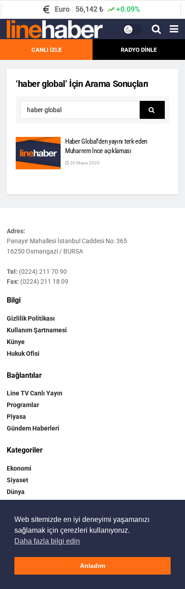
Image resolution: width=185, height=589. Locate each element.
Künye (16, 341)
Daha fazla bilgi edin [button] (47, 541)
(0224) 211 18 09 (44, 281)
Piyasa (16, 416)
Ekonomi (19, 468)
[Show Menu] (174, 29)
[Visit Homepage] (55, 29)
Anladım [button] (92, 565)
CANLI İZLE (46, 49)
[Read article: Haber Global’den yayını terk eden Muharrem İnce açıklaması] (38, 153)
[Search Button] (156, 29)
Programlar (23, 404)
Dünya (16, 491)
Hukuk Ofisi (23, 353)
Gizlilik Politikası (31, 318)
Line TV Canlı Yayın (34, 393)
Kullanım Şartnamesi (37, 330)
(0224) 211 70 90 (43, 271)
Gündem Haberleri (33, 428)
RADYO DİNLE (139, 49)
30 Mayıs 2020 (84, 162)
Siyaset (17, 480)
